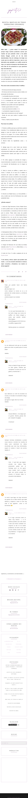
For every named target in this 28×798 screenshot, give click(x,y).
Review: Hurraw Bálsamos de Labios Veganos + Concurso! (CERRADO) (14, 667)
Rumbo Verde (4, 255)
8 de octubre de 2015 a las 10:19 (16, 307)
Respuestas (9, 303)
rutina (19, 649)
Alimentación (9, 641)
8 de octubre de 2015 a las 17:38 (16, 458)
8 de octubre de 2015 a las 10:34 (16, 410)
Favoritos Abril (14, 710)
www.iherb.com (20, 234)
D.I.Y (18, 641)
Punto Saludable (7, 249)
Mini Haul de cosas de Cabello (14, 699)
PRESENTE (10, 579)
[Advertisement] (14, 769)
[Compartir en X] (18, 272)
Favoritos (9, 644)
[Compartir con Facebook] (21, 272)
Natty (6, 493)
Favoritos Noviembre (14, 703)
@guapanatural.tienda (14, 614)
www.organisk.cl (11, 215)
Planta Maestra (12, 247)
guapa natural (16, 797)
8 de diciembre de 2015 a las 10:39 (17, 493)
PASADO (18, 579)
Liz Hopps (7, 280)
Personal (19, 644)
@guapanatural (14, 602)
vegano (19, 652)
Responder (23, 302)
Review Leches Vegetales (14, 706)
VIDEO (9, 647)
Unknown (7, 389)
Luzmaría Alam (9, 340)
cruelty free (19, 647)
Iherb (2, 100)
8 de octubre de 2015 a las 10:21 (16, 361)
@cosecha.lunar (14, 628)
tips (9, 652)
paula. (10, 306)
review (9, 649)
